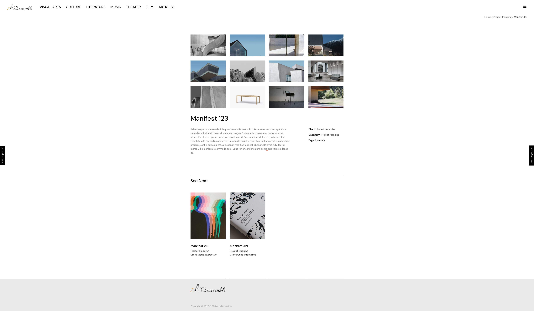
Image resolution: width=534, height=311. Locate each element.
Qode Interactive (326, 129)
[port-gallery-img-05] (247, 45)
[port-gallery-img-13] (247, 97)
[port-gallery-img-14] (286, 97)
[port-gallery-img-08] (208, 71)
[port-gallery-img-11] (326, 71)
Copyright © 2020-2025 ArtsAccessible (211, 306)
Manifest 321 (239, 246)
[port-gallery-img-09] (247, 71)
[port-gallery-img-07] (326, 45)
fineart (320, 140)
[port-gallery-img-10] (286, 71)
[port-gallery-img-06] (286, 45)
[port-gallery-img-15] (326, 97)
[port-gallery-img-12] (208, 97)
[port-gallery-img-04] (208, 45)
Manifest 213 (199, 246)
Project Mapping (330, 134)
